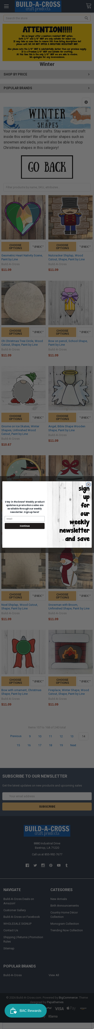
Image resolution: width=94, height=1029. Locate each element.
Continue (25, 526)
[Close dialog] (88, 484)
